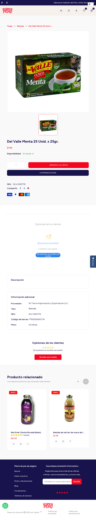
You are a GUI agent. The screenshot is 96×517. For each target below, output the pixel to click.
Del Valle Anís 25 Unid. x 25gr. (67, 432)
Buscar (17, 471)
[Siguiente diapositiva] (86, 381)
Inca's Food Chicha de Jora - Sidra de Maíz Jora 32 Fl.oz (27, 432)
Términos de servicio (23, 496)
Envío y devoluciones (23, 481)
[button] (91, 4)
